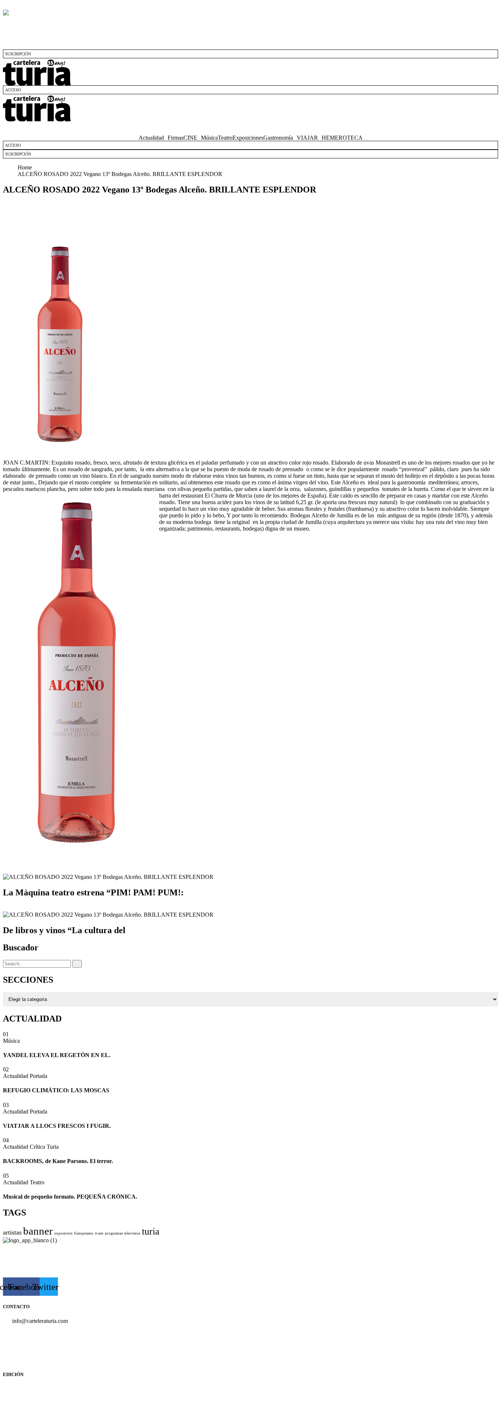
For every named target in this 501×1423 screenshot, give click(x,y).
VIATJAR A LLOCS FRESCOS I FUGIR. (57, 1126)
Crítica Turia (44, 1147)
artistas (12, 1232)
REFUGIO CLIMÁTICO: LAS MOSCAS (56, 1090)
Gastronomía (278, 138)
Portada (38, 1076)
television (132, 1233)
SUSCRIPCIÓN (18, 54)
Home (26, 167)
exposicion (63, 1233)
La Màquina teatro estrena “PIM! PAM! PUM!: (93, 892)
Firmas (175, 138)
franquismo (84, 1233)
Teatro (225, 138)
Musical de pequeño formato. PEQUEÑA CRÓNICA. (70, 1196)
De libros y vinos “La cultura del (64, 930)
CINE (190, 138)
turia (151, 1231)
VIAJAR (307, 138)
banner (38, 1231)
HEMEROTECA (342, 138)
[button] (250, 128)
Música (209, 138)
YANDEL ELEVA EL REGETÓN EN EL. (56, 1055)
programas (114, 1233)
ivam (99, 1233)
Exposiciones (248, 138)
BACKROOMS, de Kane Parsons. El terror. (58, 1161)
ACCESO (13, 90)
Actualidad (151, 138)
